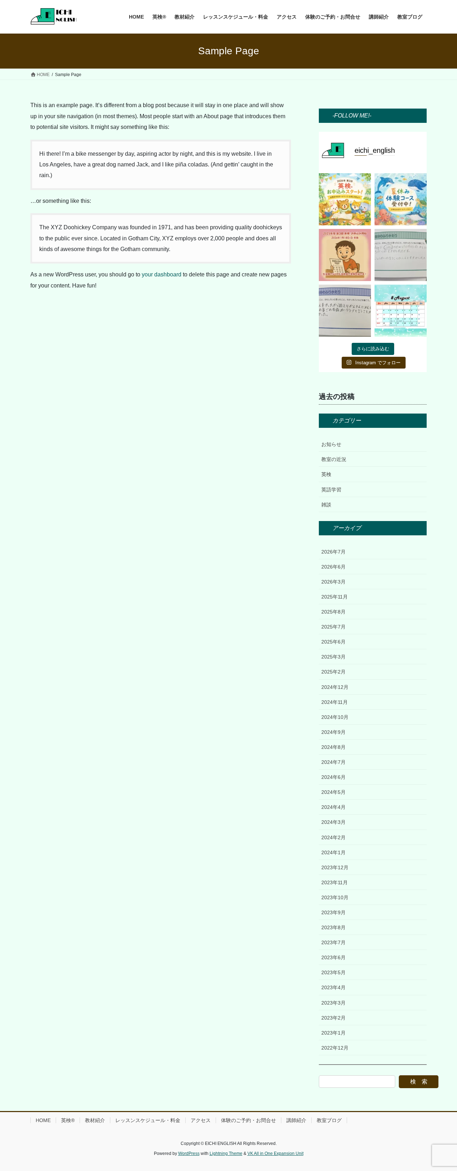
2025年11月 (334, 597)
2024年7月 (333, 762)
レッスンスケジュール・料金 (147, 1120)
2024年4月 (333, 807)
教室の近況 (333, 459)
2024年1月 (333, 852)
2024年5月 (333, 792)
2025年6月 (333, 642)
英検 (326, 474)
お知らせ (331, 444)
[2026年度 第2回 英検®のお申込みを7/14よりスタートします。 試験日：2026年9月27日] (345, 199)
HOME (43, 1120)
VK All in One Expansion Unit (275, 1153)
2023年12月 (334, 867)
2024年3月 (333, 822)
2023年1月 (333, 1033)
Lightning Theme (226, 1153)
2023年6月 (333, 957)
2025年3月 (333, 657)
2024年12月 (334, 687)
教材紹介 (95, 1120)
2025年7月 (333, 627)
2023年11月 (334, 882)
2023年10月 (334, 897)
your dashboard (161, 274)
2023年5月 (333, 972)
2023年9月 (333, 912)
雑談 (326, 504)
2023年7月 (333, 942)
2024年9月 (333, 732)
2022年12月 (334, 1048)
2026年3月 (333, 582)
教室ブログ (329, 1120)
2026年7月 (333, 552)
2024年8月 (333, 747)
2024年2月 (333, 837)
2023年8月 (333, 927)
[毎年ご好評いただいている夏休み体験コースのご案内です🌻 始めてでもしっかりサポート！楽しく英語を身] (401, 199)
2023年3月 (333, 1003)
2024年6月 (333, 777)
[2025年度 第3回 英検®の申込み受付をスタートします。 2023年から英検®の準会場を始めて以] (345, 255)
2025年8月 (333, 612)
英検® (68, 1120)
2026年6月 (333, 567)
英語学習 (331, 489)
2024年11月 (334, 702)
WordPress (189, 1153)
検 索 (418, 1082)
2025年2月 (333, 672)
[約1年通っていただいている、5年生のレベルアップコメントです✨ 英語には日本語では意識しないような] (401, 255)
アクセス (201, 1120)
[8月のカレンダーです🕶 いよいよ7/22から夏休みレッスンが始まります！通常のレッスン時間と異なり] (401, 311)
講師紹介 (296, 1120)
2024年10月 (334, 717)
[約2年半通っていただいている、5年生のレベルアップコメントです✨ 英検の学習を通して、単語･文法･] (345, 311)
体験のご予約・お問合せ (248, 1120)
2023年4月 (333, 987)
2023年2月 (333, 1018)
